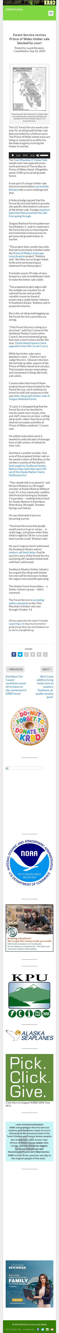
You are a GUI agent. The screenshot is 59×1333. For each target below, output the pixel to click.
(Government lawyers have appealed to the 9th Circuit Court (28, 344)
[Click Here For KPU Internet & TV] (29, 995)
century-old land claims (22, 552)
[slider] (44, 155)
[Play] (12, 155)
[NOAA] (29, 862)
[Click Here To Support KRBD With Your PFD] (29, 1077)
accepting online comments (26, 601)
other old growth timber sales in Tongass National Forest (29, 397)
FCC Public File (13, 1329)
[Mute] (37, 155)
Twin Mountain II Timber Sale (30, 160)
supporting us (15, 623)
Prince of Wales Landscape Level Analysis (26, 254)
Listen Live (14, 9)
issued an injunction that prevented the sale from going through (29, 213)
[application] (29, 155)
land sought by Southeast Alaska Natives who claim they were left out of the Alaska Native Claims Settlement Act (27, 470)
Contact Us (28, 1329)
